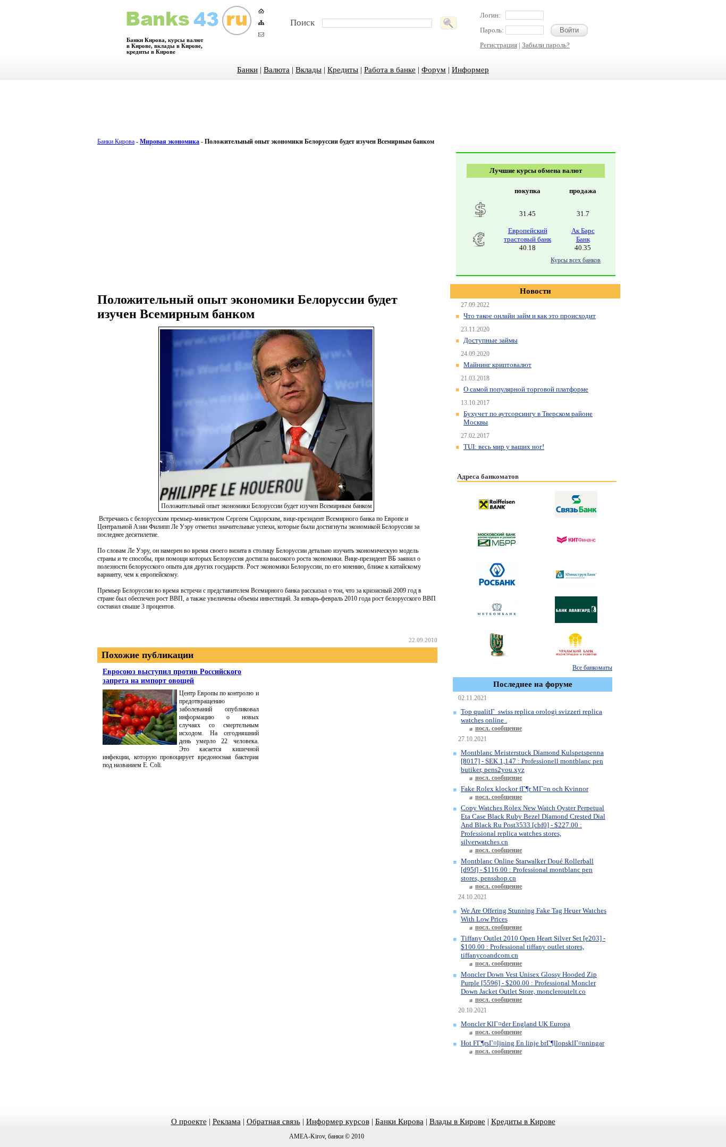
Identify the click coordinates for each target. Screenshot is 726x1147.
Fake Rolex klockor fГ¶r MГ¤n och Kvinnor (524, 789)
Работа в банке (390, 69)
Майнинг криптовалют (497, 365)
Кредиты (342, 69)
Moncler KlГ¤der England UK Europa (515, 1024)
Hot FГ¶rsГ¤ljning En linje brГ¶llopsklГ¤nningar (532, 1043)
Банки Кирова (115, 141)
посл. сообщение (498, 728)
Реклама (227, 1121)
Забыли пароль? (546, 45)
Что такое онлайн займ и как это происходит (529, 316)
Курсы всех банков (576, 260)
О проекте (189, 1121)
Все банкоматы (592, 667)
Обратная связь (273, 1121)
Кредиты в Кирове (523, 1121)
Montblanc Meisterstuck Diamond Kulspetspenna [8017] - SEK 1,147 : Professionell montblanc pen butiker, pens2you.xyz (532, 761)
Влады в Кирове (457, 1121)
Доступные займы (490, 340)
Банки (247, 69)
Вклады (309, 69)
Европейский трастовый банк (527, 235)
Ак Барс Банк (583, 235)
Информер (470, 69)
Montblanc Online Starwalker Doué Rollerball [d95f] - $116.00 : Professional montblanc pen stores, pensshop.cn (527, 869)
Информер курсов (337, 1121)
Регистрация (498, 45)
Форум (433, 69)
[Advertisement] (363, 114)
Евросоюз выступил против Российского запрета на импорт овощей (172, 676)
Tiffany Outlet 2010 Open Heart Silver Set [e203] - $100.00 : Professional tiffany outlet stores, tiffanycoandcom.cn (533, 946)
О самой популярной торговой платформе (525, 389)
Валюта (277, 69)
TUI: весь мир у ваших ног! (503, 447)
